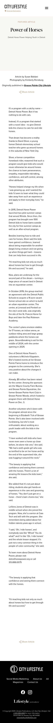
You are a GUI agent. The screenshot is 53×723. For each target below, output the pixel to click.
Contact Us (32, 682)
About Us (37, 679)
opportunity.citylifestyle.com (26, 718)
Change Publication (14, 11)
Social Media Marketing (18, 679)
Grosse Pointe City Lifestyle (37, 85)
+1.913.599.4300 (19, 713)
